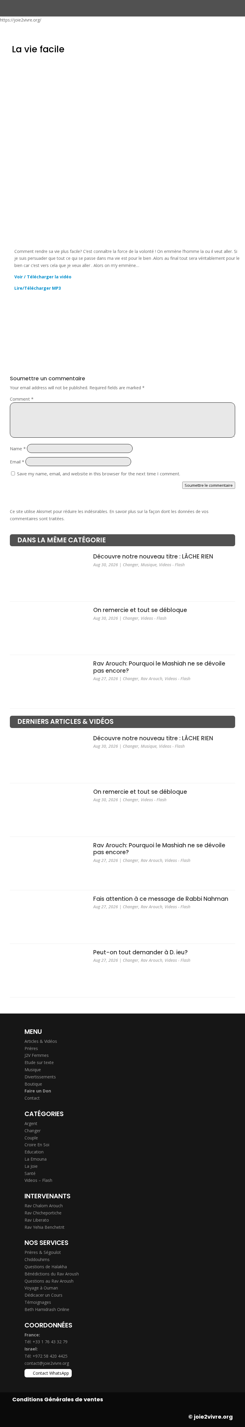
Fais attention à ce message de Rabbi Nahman (160, 899)
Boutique (33, 1084)
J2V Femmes (36, 1055)
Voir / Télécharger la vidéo (42, 277)
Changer (130, 564)
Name (18, 448)
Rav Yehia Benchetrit (44, 1227)
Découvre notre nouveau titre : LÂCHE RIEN (153, 557)
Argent (30, 1123)
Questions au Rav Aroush (49, 1281)
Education (34, 1152)
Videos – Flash (38, 1180)
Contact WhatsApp (51, 1373)
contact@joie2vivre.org (46, 1363)
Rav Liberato (36, 1220)
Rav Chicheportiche (43, 1213)
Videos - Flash (172, 564)
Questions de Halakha (45, 1266)
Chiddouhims (37, 1259)
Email (17, 462)
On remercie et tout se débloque (140, 610)
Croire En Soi (36, 1144)
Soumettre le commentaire (209, 485)
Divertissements (40, 1077)
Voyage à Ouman (41, 1288)
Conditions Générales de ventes (57, 1399)
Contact (32, 1098)
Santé (30, 1173)
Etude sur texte (39, 1062)
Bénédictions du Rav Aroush (51, 1274)
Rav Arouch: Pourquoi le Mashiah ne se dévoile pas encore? (159, 667)
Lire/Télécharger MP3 (37, 288)
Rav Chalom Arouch (43, 1205)
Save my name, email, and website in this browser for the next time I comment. (98, 474)
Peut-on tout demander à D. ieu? (140, 952)
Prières (31, 1048)
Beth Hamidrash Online (46, 1309)
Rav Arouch (151, 678)
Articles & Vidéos (40, 1041)
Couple (31, 1138)
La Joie (31, 1166)
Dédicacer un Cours (43, 1295)
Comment (21, 399)
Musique (149, 564)
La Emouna (35, 1159)
